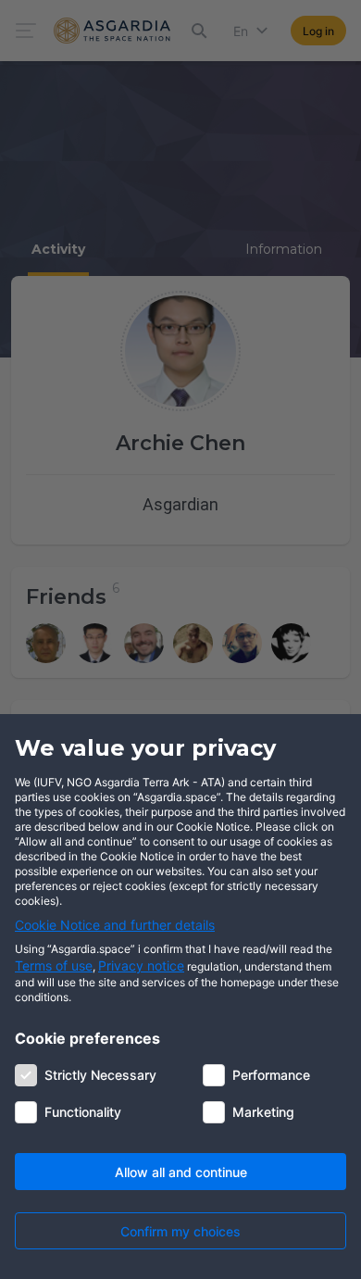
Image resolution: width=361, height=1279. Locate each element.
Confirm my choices (180, 1231)
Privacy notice (141, 965)
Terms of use (54, 965)
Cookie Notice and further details (115, 925)
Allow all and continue (181, 1172)
